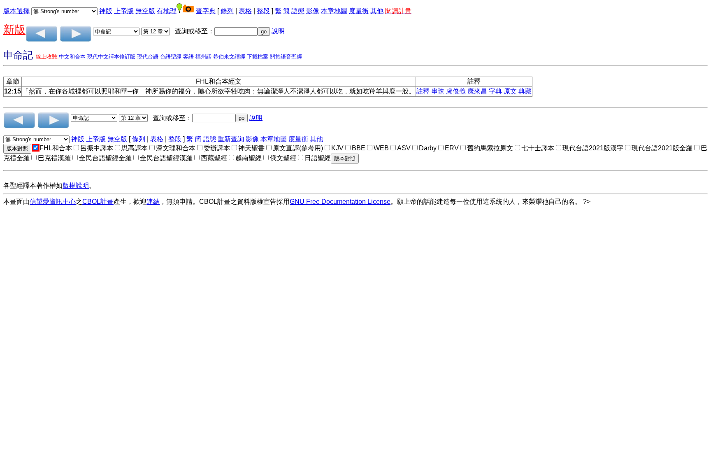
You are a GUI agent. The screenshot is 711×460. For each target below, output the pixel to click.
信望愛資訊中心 (53, 201)
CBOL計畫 (98, 201)
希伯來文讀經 (229, 57)
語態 (297, 10)
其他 (376, 10)
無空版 (145, 10)
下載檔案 (257, 57)
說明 (278, 31)
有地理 (167, 10)
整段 (263, 10)
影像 (312, 10)
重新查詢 (231, 138)
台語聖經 (170, 57)
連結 (153, 201)
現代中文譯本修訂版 (111, 57)
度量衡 (359, 10)
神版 (105, 10)
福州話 (203, 57)
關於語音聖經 (286, 57)
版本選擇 (16, 10)
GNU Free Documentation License (340, 201)
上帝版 (124, 10)
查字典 (206, 10)
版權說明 (76, 185)
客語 (188, 57)
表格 (245, 10)
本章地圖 (334, 10)
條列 (227, 10)
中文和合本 (72, 57)
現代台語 (147, 57)
